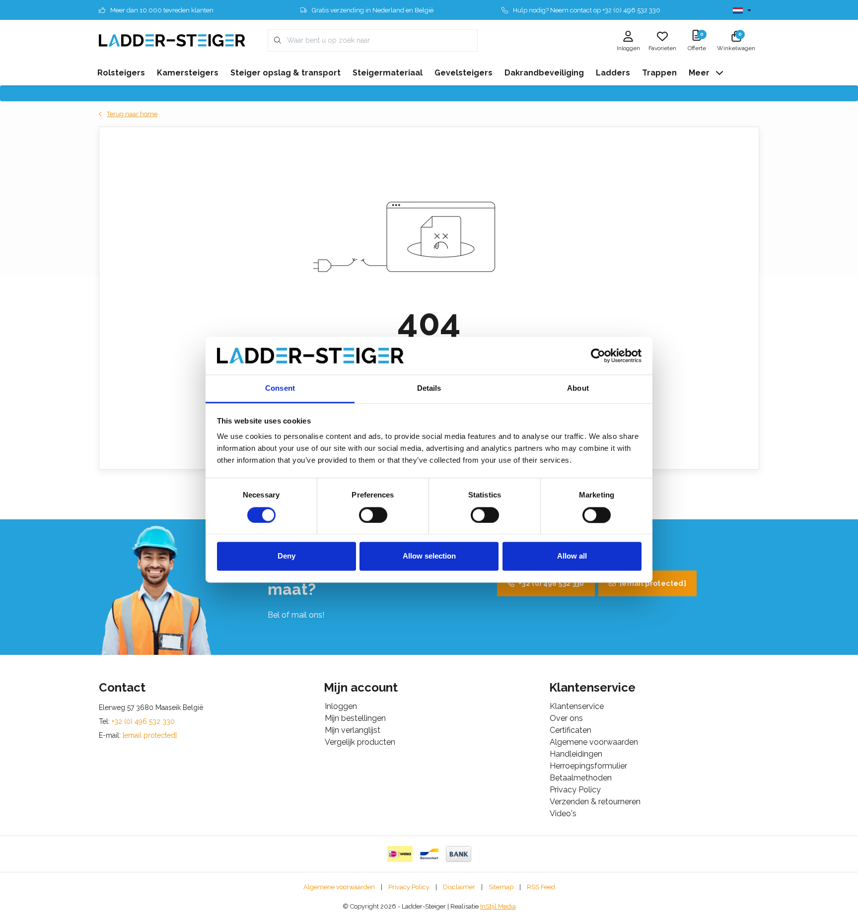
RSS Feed (541, 887)
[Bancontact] (429, 854)
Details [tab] (429, 388)
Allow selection (429, 556)
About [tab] (578, 388)
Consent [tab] (280, 388)
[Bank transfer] (458, 854)
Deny (286, 556)
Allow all (572, 556)
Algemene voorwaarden (339, 887)
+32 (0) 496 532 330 (551, 583)
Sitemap (501, 887)
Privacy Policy (408, 887)
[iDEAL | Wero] (400, 854)
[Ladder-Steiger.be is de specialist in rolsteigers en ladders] (172, 40)
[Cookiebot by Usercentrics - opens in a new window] (598, 355)
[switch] (373, 515)
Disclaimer (459, 887)
